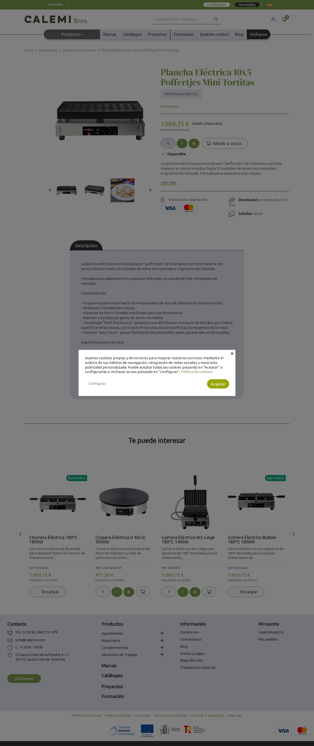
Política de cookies (196, 372)
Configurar (97, 384)
